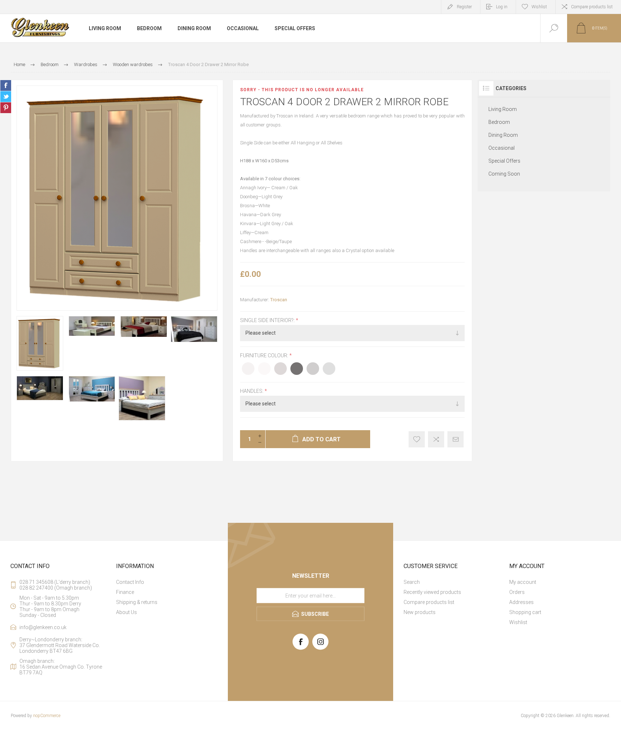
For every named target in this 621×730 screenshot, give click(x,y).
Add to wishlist (417, 439)
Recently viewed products (432, 592)
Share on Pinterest (5, 107)
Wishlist (518, 622)
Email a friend (455, 439)
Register (464, 6)
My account (522, 582)
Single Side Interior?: (268, 320)
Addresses (521, 602)
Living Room (502, 109)
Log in (501, 6)
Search (412, 582)
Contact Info (130, 582)
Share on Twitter (5, 96)
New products (420, 612)
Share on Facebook (5, 85)
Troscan (278, 299)
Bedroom (499, 122)
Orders (517, 592)
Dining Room (503, 135)
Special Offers (504, 161)
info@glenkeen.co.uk (42, 627)
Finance (125, 592)
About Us (126, 612)
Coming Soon (504, 174)
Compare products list (592, 6)
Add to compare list (436, 439)
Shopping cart (525, 612)
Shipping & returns (136, 602)
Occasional (501, 148)
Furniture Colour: (264, 356)
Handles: (252, 391)
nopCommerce (46, 715)
